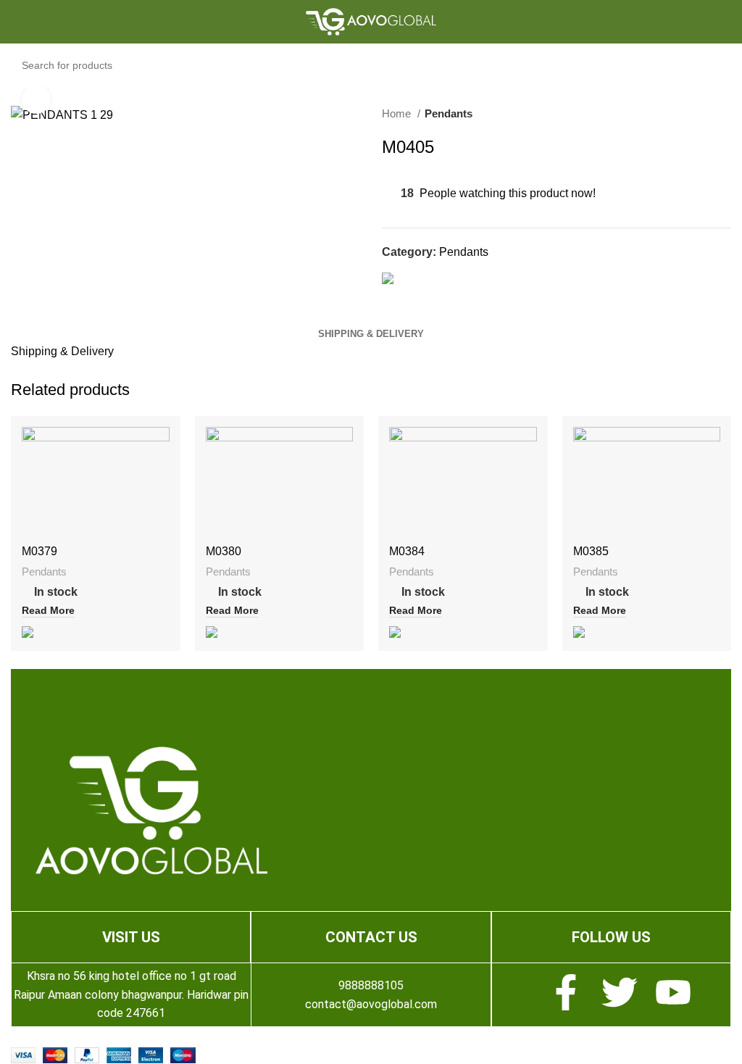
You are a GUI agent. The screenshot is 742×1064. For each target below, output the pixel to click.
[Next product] (724, 114)
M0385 (591, 551)
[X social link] (410, 296)
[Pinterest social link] (427, 296)
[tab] (371, 334)
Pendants (448, 113)
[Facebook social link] (393, 296)
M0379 (39, 551)
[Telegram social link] (460, 296)
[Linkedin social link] (443, 296)
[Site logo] (371, 20)
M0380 (223, 551)
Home (398, 113)
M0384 (407, 551)
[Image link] (151, 810)
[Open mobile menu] (26, 21)
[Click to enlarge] (36, 99)
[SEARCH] (736, 57)
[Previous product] (695, 114)
